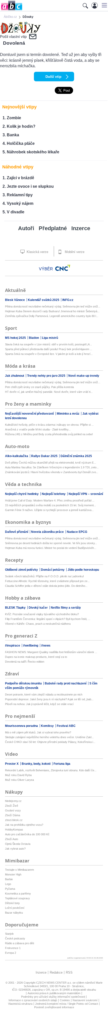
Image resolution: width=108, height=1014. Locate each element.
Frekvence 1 (13, 947)
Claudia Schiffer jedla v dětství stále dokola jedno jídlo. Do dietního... (46, 585)
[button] (103, 5)
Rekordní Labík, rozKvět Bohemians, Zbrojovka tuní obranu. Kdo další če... (50, 770)
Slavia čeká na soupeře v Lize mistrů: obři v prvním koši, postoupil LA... (48, 344)
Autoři (26, 228)
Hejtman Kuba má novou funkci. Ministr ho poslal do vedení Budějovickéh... (50, 547)
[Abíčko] (11, 10)
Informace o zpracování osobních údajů (33, 1000)
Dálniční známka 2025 (76, 456)
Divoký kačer (38, 607)
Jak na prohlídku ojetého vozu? (24, 824)
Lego (8, 883)
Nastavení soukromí (85, 1000)
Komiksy (48, 726)
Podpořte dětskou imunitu (23, 683)
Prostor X (12, 764)
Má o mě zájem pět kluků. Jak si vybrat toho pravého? (38, 732)
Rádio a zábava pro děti (19, 943)
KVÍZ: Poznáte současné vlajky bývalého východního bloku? (42, 614)
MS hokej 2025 (16, 338)
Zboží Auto (11, 839)
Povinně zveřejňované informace (54, 1007)
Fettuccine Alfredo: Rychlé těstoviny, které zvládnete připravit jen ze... (47, 581)
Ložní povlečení (14, 907)
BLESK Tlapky (15, 607)
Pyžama (10, 888)
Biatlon (34, 338)
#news (45, 645)
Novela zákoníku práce (48, 532)
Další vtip (53, 77)
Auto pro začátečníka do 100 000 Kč (27, 834)
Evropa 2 (10, 952)
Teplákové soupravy (17, 898)
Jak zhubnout (15, 375)
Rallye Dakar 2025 (44, 456)
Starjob (9, 933)
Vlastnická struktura (20, 1003)
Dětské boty (12, 903)
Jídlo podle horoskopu (83, 570)
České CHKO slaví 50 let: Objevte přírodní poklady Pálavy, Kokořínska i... (50, 741)
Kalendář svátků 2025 (44, 300)
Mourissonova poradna (22, 726)
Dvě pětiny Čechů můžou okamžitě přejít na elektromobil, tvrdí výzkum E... (50, 462)
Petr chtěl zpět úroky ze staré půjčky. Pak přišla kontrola (39, 387)
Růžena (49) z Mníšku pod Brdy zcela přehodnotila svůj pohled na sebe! (49, 434)
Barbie (9, 879)
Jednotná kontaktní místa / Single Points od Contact (66, 1003)
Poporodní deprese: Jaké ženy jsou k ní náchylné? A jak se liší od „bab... (49, 699)
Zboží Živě (11, 805)
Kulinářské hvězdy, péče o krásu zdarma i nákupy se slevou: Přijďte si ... (49, 424)
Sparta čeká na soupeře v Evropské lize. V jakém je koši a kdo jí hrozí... (49, 353)
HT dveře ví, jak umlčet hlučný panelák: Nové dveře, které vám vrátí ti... (49, 391)
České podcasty (15, 938)
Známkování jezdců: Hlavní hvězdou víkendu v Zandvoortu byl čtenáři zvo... (51, 472)
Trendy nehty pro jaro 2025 (46, 375)
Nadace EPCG (77, 532)
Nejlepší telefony (54, 494)
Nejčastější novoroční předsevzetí (30, 413)
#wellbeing (31, 645)
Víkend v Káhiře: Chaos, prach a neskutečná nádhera (38, 623)
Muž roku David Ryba (18, 775)
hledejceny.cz (13, 800)
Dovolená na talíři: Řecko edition (24, 661)
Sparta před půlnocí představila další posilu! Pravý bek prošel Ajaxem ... (48, 349)
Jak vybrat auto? (15, 848)
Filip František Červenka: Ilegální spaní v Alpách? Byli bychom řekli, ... (47, 618)
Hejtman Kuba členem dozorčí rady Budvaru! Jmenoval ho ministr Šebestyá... (52, 311)
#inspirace (13, 645)
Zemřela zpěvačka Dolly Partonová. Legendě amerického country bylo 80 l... (51, 316)
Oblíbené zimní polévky (22, 570)
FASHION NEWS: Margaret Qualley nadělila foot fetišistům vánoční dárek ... (51, 652)
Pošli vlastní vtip (13, 36)
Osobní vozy (13, 810)
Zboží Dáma (12, 815)
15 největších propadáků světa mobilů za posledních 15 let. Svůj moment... (50, 505)
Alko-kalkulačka (17, 456)
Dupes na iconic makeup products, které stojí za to (36, 656)
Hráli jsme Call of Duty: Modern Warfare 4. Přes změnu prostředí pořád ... (49, 500)
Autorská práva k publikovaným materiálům (54, 993)
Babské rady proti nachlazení (66, 683)
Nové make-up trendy (83, 375)
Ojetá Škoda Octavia (17, 843)
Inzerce (80, 228)
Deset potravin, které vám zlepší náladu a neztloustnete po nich (43, 694)
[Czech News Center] (62, 268)
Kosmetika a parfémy (18, 893)
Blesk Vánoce (15, 300)
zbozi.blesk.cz (14, 819)
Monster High (13, 874)
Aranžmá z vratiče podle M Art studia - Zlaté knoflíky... (38, 429)
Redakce (56, 972)
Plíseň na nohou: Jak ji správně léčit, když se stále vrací (39, 704)
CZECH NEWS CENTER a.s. (54, 982)
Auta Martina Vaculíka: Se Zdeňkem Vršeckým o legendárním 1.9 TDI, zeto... (52, 467)
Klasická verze (37, 252)
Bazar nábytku (14, 912)
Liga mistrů (50, 338)
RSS (69, 972)
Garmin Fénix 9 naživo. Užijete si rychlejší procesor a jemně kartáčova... (49, 510)
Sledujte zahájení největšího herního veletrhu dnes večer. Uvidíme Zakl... (49, 737)
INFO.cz (67, 300)
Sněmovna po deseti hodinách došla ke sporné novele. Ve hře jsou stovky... (51, 543)
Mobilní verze (74, 252)
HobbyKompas (14, 829)
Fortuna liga (61, 764)
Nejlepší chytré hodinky (22, 494)
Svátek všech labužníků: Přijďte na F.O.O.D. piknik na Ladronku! (44, 576)
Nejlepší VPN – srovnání (86, 494)
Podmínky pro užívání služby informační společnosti (53, 996)
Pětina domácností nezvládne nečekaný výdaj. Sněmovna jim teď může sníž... (52, 306)
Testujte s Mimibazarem (19, 869)
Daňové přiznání (17, 532)
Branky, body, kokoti (36, 764)
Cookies (65, 1000)
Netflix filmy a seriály (66, 607)
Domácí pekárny (53, 570)
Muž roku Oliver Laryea (19, 779)
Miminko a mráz (68, 413)
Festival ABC (66, 726)
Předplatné (53, 228)
